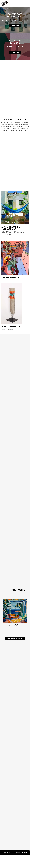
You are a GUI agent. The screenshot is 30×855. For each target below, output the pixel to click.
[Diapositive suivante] (25, 614)
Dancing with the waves (15, 626)
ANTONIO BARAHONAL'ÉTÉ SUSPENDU (11, 228)
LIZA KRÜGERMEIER (10, 277)
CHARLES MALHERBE (10, 327)
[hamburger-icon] (15, 3)
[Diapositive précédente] (4, 614)
